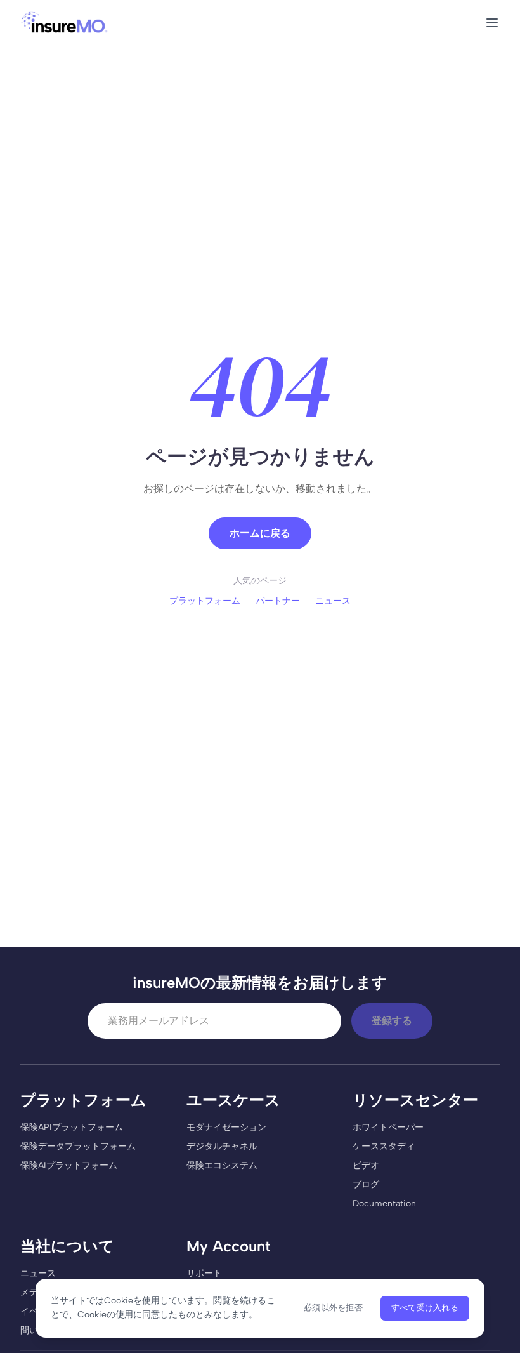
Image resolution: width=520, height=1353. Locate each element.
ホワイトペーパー (388, 1127)
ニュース (333, 601)
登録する (392, 1021)
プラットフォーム (204, 601)
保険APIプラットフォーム (71, 1127)
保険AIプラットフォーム (68, 1165)
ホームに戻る (260, 533)
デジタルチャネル (221, 1146)
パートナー (278, 601)
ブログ (366, 1184)
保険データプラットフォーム (78, 1146)
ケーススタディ (384, 1146)
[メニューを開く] (492, 23)
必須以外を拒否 (333, 1307)
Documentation (384, 1203)
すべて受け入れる (424, 1307)
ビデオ (366, 1165)
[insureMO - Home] (64, 22)
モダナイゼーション (226, 1127)
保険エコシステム (221, 1165)
